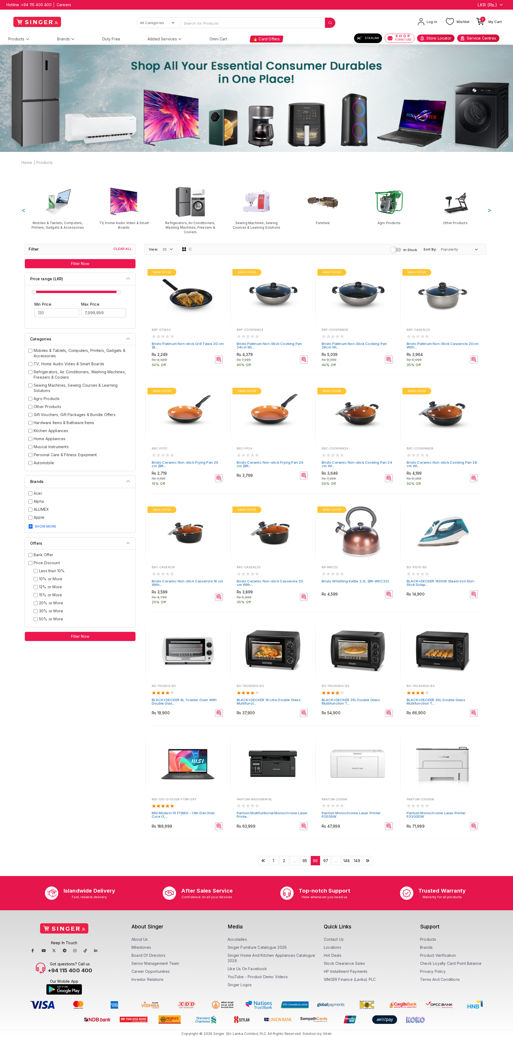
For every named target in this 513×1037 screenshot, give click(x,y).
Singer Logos (240, 984)
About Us (139, 939)
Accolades (237, 939)
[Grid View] (184, 249)
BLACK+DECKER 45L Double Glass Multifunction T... (436, 701)
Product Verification (438, 955)
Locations (332, 947)
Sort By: (430, 249)
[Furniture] (322, 205)
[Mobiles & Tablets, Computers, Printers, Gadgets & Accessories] (57, 207)
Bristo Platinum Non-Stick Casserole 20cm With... (443, 345)
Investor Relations (147, 979)
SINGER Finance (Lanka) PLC (350, 979)
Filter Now (80, 263)
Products (16, 39)
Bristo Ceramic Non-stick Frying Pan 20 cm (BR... (185, 464)
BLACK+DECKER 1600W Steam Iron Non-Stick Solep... (441, 583)
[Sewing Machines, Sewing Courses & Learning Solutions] (256, 207)
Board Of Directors (148, 955)
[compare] (223, 280)
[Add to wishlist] (223, 273)
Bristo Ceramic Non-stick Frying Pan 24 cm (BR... (270, 464)
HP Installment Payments (346, 971)
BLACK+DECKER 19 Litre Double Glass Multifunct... (269, 701)
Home (26, 162)
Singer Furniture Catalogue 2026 (257, 947)
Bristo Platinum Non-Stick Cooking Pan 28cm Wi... (354, 345)
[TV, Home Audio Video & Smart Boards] (124, 207)
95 (304, 860)
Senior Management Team (155, 963)
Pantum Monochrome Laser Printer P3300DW (436, 815)
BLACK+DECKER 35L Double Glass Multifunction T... (351, 701)
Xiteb (327, 1033)
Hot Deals (332, 955)
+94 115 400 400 (36, 4)
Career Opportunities (150, 971)
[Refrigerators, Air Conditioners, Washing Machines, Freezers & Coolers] (190, 210)
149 (357, 860)
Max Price (90, 304)
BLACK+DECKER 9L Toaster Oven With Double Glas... (184, 701)
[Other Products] (455, 205)
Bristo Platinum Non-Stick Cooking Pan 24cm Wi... (269, 345)
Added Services (162, 39)
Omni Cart (218, 39)
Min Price (42, 304)
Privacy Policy (433, 971)
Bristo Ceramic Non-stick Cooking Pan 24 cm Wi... (357, 464)
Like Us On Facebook (247, 968)
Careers (64, 4)
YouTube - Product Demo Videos (258, 976)
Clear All (123, 249)
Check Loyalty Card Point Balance (450, 963)
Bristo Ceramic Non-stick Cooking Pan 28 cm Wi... (442, 464)
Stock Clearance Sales (344, 963)
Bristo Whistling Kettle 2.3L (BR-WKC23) (355, 581)
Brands (63, 39)
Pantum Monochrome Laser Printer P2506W (351, 815)
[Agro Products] (389, 205)
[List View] (190, 249)
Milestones (141, 947)
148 (346, 860)
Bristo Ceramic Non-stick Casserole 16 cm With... (187, 583)
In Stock (410, 250)
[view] (223, 287)
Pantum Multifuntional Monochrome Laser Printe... (272, 815)
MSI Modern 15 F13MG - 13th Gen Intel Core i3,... (183, 815)
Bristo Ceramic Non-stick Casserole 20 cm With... (270, 583)
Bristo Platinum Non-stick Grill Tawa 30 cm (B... (188, 345)
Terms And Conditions (440, 979)
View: (153, 249)
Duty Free (111, 39)
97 (325, 860)
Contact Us (334, 939)
